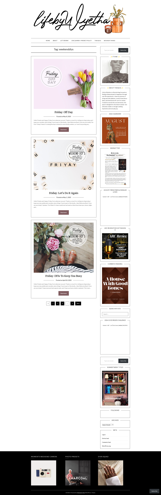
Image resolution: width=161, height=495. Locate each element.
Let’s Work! (64, 40)
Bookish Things (109, 40)
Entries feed (105, 438)
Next (78, 303)
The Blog (98, 40)
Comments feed (106, 442)
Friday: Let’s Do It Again (63, 193)
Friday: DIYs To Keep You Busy (63, 276)
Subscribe (123, 50)
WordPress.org (106, 446)
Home (48, 40)
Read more (64, 129)
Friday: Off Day (64, 112)
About (55, 40)
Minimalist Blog (81, 492)
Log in (103, 434)
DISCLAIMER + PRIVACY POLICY (82, 40)
